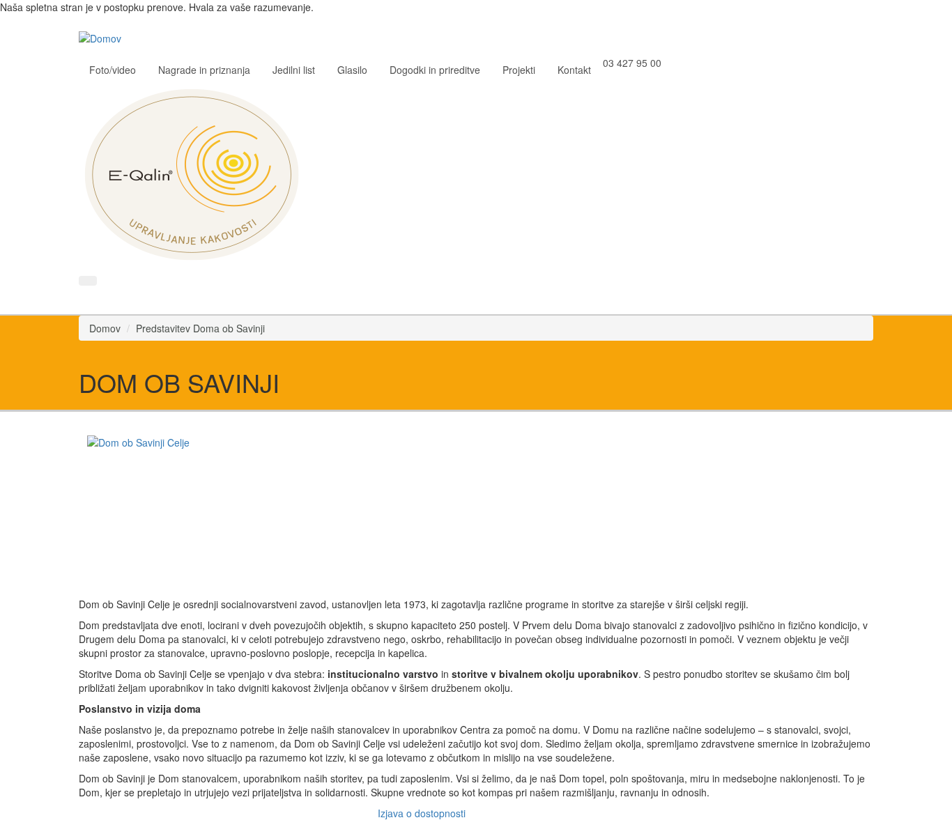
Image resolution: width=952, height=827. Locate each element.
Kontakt (574, 70)
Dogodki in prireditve (435, 70)
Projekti (518, 70)
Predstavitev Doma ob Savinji (200, 328)
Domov (105, 328)
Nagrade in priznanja (204, 70)
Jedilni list (293, 70)
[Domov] (105, 37)
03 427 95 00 (632, 63)
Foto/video (112, 70)
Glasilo (352, 70)
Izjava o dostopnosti (422, 813)
